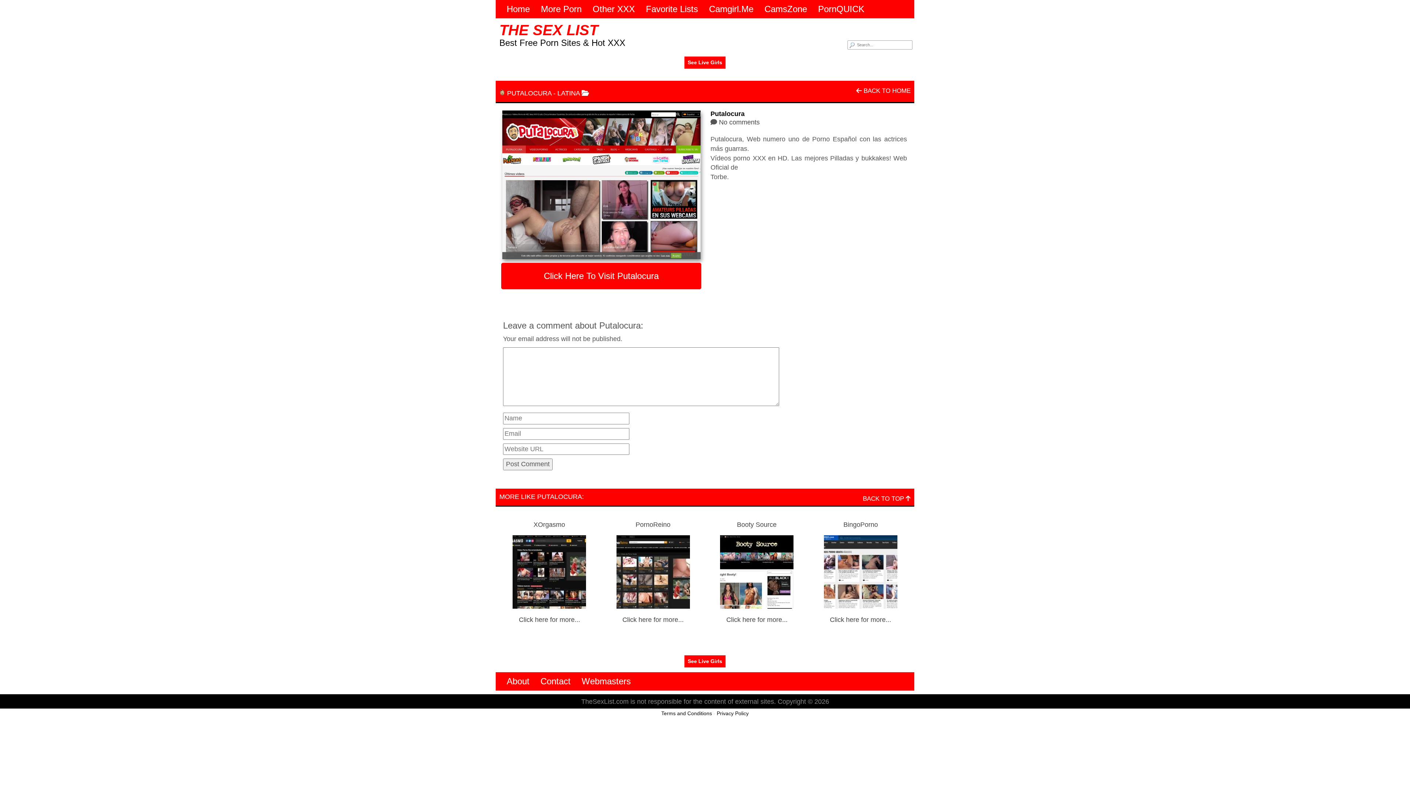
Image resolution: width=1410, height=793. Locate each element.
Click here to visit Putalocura (601, 276)
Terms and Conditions (686, 713)
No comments (739, 122)
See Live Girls (705, 62)
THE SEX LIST (548, 30)
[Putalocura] (601, 185)
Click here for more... (549, 619)
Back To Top (884, 498)
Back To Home (886, 90)
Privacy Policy (733, 713)
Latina (568, 93)
